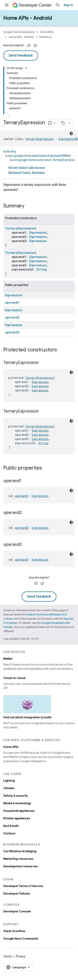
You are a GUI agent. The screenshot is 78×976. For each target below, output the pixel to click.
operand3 (12, 332)
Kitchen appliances (16, 818)
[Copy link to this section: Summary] (28, 206)
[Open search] (57, 5)
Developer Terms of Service (23, 886)
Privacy (20, 956)
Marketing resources (18, 859)
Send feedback (21, 55)
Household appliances (19, 811)
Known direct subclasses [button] (26, 170)
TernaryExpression (39, 139)
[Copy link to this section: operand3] (26, 544)
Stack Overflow (14, 931)
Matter (8, 658)
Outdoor (9, 833)
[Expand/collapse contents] (26, 68)
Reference (45, 37)
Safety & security (15, 795)
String (41, 269)
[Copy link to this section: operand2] (26, 512)
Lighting (9, 780)
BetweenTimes (19, 173)
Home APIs (46, 32)
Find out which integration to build (27, 717)
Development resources (20, 866)
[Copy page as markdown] (63, 123)
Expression (38, 232)
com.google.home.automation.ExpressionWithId (39, 155)
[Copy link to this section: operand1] (25, 481)
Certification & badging (19, 851)
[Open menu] (6, 5)
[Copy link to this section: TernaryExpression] (43, 362)
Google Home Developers (19, 32)
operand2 (12, 317)
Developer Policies (16, 893)
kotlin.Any (9, 151)
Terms (7, 956)
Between (38, 173)
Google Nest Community (20, 938)
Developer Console (17, 911)
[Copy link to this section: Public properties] (46, 468)
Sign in (68, 5)
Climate (8, 788)
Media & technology (17, 803)
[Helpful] (29, 45)
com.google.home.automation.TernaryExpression (44, 160)
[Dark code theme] (71, 133)
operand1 (12, 302)
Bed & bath (11, 826)
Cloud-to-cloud (14, 678)
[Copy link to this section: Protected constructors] (61, 350)
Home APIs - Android (27, 18)
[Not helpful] (35, 45)
